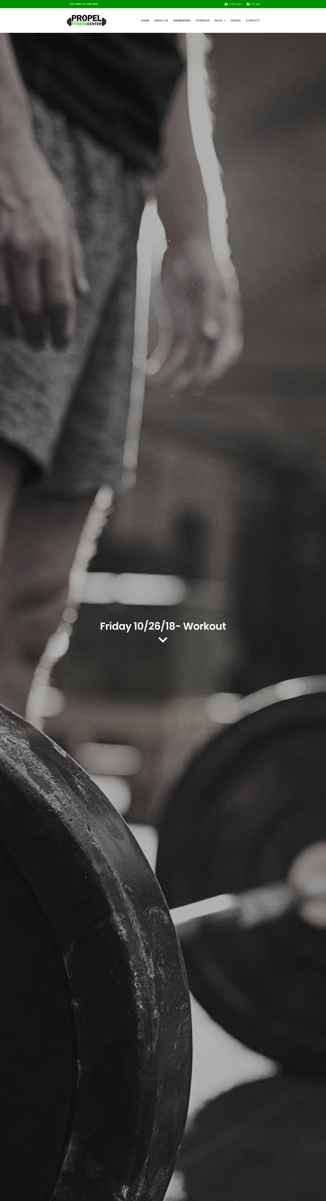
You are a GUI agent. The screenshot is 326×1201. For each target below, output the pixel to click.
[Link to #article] (162, 640)
